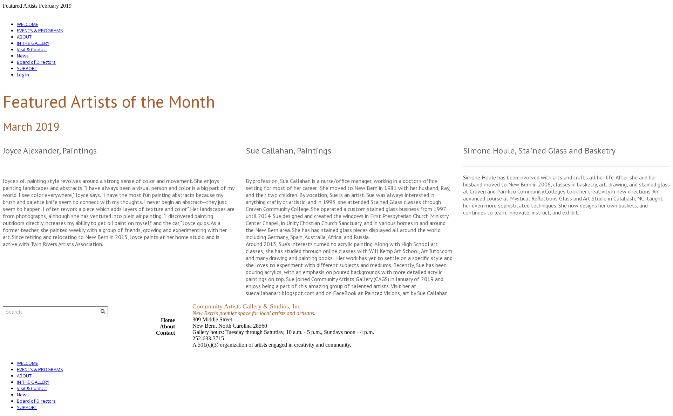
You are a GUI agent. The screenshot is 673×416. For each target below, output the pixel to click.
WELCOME (27, 24)
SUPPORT (27, 68)
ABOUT (24, 37)
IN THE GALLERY (33, 43)
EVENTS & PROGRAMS (40, 30)
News (23, 56)
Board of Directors (36, 62)
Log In (23, 74)
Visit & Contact (32, 49)
